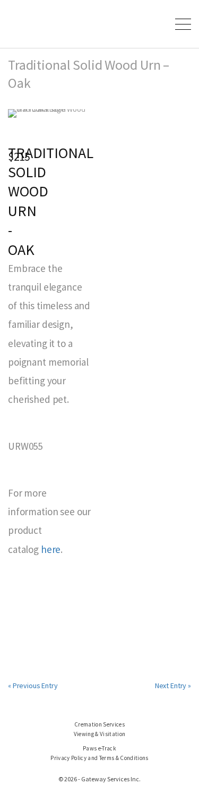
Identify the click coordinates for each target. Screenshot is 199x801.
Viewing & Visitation (100, 734)
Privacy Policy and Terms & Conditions (99, 758)
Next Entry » (173, 685)
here (50, 549)
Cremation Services (99, 724)
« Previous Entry (33, 685)
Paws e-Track (99, 748)
